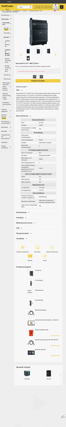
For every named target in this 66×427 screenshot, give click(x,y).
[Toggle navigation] (22, 90)
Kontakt (9, 1)
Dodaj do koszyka (38, 81)
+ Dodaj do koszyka (54, 335)
